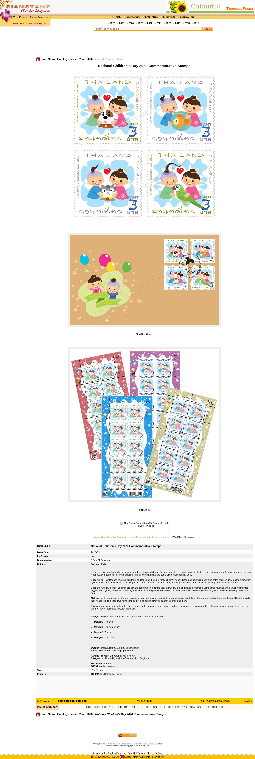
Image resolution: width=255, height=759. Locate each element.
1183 (88, 707)
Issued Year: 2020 (81, 59)
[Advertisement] (153, 43)
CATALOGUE (133, 17)
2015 (60, 701)
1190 (214, 707)
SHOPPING (169, 17)
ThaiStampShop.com (184, 537)
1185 (104, 707)
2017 (196, 23)
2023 (140, 23)
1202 (199, 707)
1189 (206, 707)
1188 (119, 707)
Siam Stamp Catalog (54, 59)
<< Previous (43, 701)
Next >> (248, 701)
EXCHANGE (151, 17)
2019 (177, 23)
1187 (148, 707)
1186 (111, 707)
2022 (149, 23)
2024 (131, 23)
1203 (155, 707)
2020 (168, 23)
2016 (66, 701)
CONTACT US (187, 17)
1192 (133, 707)
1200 (184, 707)
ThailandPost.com (117, 753)
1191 (126, 707)
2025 (121, 23)
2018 (187, 23)
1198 (177, 707)
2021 (159, 23)
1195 (192, 707)
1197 (170, 707)
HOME (118, 17)
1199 (221, 707)
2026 (112, 23)
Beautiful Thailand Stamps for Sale (145, 753)
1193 (140, 707)
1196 (162, 707)
